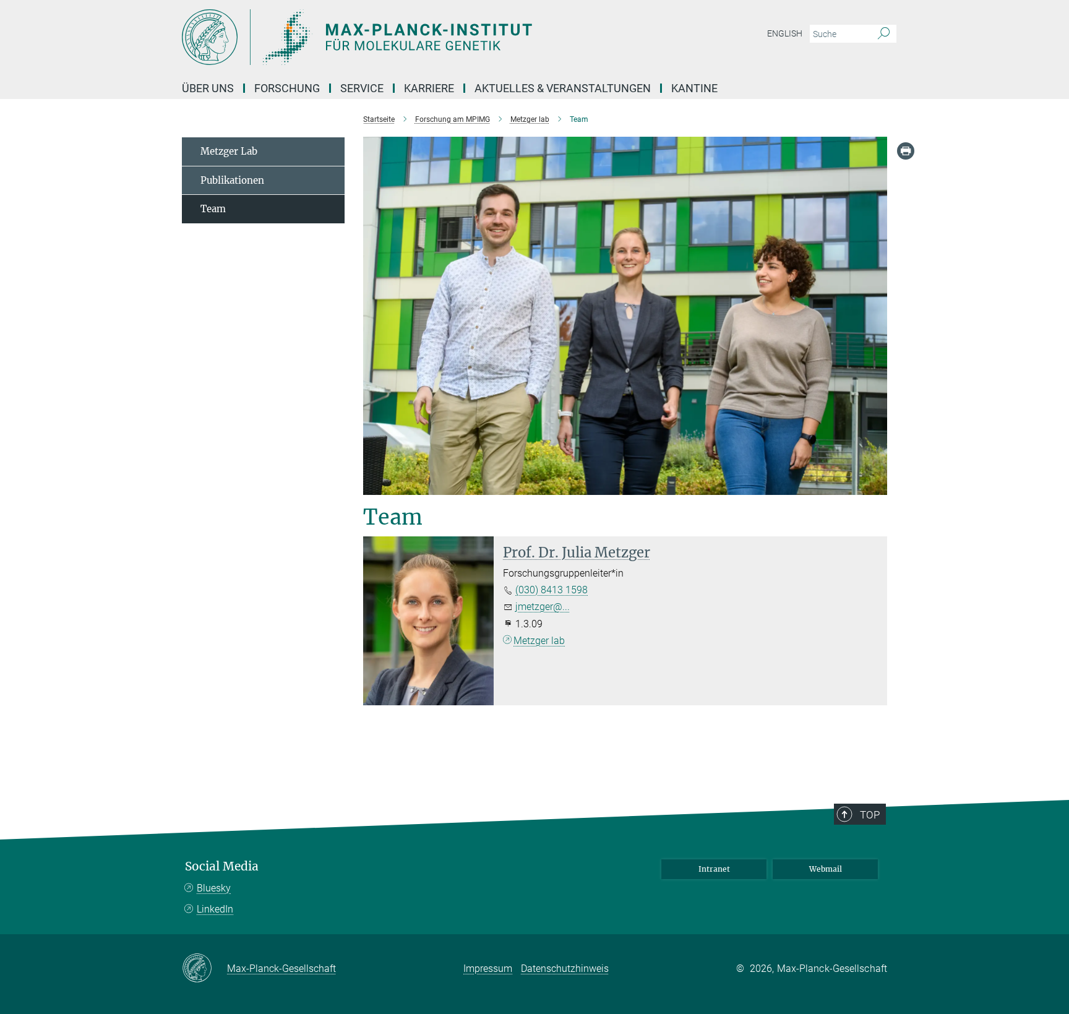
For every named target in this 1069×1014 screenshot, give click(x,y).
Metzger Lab (228, 151)
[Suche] (883, 34)
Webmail (825, 869)
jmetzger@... (542, 606)
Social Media (222, 866)
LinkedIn (215, 909)
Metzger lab (539, 641)
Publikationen (232, 180)
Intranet (714, 869)
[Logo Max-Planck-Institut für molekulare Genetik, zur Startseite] (414, 37)
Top (870, 815)
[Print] (905, 151)
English (784, 33)
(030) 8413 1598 (551, 590)
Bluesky (214, 888)
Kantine (694, 88)
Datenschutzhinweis (565, 968)
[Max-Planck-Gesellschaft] (204, 969)
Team (213, 209)
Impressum (487, 968)
